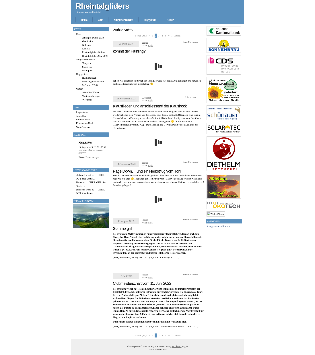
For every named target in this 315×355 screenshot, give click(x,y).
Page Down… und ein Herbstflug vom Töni (147, 171)
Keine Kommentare (190, 42)
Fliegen (145, 42)
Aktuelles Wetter (90, 92)
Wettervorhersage (91, 96)
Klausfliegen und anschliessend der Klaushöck (150, 106)
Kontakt (86, 48)
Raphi (150, 45)
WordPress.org (83, 126)
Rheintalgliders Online (93, 52)
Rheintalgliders (102, 6)
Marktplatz (87, 70)
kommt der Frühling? (129, 51)
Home (84, 20)
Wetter (170, 20)
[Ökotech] (224, 208)
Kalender (86, 45)
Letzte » (178, 35)
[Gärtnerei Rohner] (224, 102)
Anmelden (81, 115)
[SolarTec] (224, 133)
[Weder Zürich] (215, 214)
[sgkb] (224, 35)
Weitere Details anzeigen (89, 157)
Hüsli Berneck (89, 77)
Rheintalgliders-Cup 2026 (95, 55)
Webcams (87, 99)
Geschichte (87, 41)
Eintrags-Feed (83, 119)
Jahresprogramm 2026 (93, 37)
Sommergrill (122, 228)
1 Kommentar (190, 97)
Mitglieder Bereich (123, 20)
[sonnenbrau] (224, 52)
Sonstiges (87, 66)
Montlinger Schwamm (93, 81)
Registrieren (82, 112)
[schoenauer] (224, 120)
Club (100, 20)
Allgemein (146, 97)
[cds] (224, 74)
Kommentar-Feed (84, 123)
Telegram (86, 63)
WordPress (177, 346)
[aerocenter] (224, 198)
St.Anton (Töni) (90, 85)
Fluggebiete (150, 20)
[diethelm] (224, 171)
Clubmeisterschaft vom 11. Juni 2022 (142, 283)
